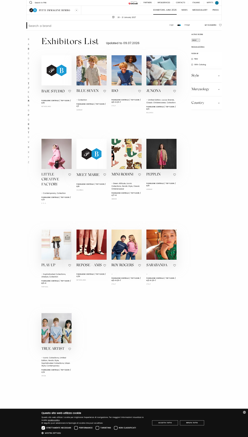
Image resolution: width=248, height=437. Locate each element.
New (196, 59)
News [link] (184, 10)
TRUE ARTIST (52, 349)
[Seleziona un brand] (76, 10)
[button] (94, 433)
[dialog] (124, 423)
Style (195, 75)
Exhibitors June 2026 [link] (165, 10)
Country (197, 103)
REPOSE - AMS (89, 265)
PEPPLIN (153, 174)
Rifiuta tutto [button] (192, 422)
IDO (115, 91)
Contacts (180, 3)
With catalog (200, 64)
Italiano (196, 2)
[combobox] (244, 412)
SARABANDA (156, 265)
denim (194, 40)
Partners (148, 3)
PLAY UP (48, 265)
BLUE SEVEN (87, 91)
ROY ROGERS (123, 265)
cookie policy (54, 420)
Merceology (200, 89)
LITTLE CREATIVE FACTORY (50, 179)
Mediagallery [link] (200, 10)
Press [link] (216, 10)
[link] (211, 3)
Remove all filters (198, 47)
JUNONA (153, 91)
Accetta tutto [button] (165, 422)
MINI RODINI (122, 174)
